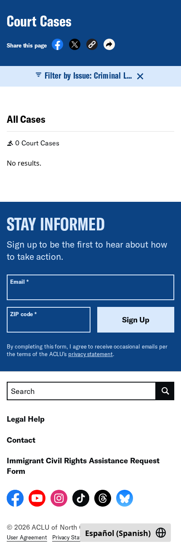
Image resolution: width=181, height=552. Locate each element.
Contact (21, 439)
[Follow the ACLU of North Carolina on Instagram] (59, 499)
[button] (92, 46)
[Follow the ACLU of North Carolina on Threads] (102, 499)
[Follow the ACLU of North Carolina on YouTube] (37, 499)
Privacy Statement (75, 537)
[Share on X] (74, 47)
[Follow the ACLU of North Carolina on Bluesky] (124, 499)
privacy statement (90, 354)
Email (19, 281)
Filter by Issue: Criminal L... (88, 75)
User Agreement (27, 537)
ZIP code (23, 313)
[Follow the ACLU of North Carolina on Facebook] (15, 499)
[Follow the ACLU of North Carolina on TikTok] (80, 499)
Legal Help (26, 418)
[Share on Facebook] (57, 47)
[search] (165, 391)
